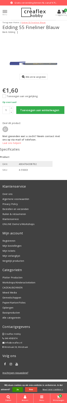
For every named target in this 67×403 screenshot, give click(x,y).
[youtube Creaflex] (16, 364)
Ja (17, 389)
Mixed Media (9, 292)
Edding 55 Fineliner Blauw (33, 22)
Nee (31, 389)
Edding (11, 32)
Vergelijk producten (13, 260)
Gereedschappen (11, 297)
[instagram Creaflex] (10, 364)
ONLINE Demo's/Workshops (18, 224)
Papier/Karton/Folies (14, 302)
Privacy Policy (10, 204)
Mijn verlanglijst (11, 255)
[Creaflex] (33, 13)
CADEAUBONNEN (12, 287)
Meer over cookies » (53, 389)
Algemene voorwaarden (15, 199)
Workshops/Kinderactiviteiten (18, 282)
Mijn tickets (8, 250)
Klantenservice (10, 219)
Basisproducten (11, 312)
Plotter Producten (12, 277)
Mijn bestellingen (11, 245)
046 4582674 (10, 338)
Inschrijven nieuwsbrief (15, 372)
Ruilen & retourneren (14, 214)
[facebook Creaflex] (4, 364)
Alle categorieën (11, 317)
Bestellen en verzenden (15, 209)
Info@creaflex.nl (13, 342)
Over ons (7, 194)
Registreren (8, 240)
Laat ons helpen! (11, 143)
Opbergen (7, 307)
